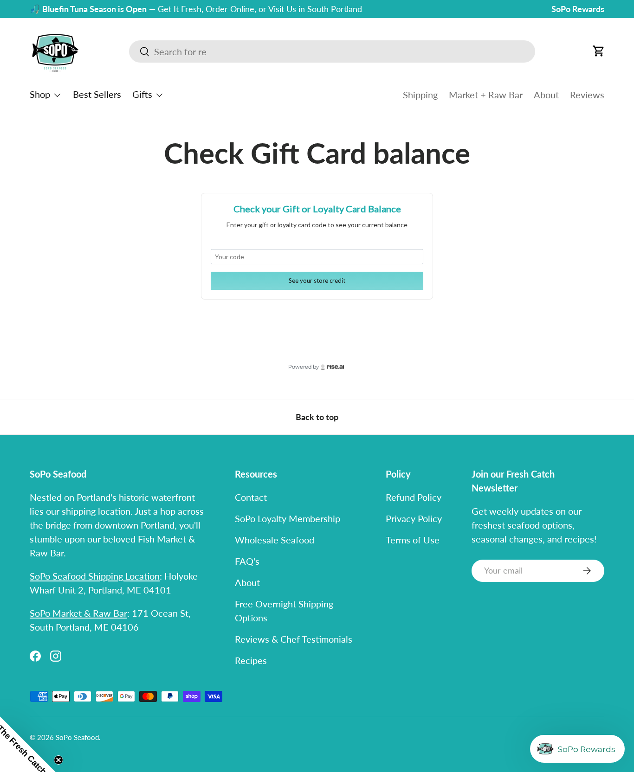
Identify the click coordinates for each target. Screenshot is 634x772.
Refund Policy (413, 497)
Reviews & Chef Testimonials (293, 638)
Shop (40, 94)
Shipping (420, 94)
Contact (251, 497)
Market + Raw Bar (486, 94)
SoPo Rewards (577, 9)
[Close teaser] (58, 760)
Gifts (142, 94)
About (546, 94)
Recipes (251, 660)
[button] (599, 51)
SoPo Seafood (77, 737)
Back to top (317, 417)
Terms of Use (413, 539)
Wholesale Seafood (274, 539)
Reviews (587, 94)
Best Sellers (97, 94)
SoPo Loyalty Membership (287, 518)
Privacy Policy (414, 518)
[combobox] (332, 51)
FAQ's (247, 561)
